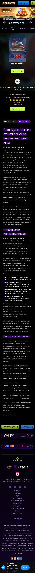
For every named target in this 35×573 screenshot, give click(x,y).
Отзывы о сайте (17, 503)
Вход (22, 3)
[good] (20, 100)
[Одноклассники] (15, 558)
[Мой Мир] (20, 558)
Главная (4, 28)
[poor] (14, 100)
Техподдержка (29, 28)
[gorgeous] (23, 100)
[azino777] (14, 486)
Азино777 (8, 410)
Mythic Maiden (23, 121)
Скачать (17, 516)
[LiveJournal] (23, 558)
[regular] (17, 100)
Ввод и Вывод (17, 498)
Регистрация (8, 16)
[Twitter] (18, 558)
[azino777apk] (25, 486)
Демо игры (12, 28)
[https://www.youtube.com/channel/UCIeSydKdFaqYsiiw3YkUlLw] (9, 486)
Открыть (25, 567)
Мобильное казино (17, 501)
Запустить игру (18, 71)
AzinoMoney (18, 518)
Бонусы (20, 28)
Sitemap (17, 511)
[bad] (11, 100)
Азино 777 (10, 157)
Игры (14, 121)
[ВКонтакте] (12, 558)
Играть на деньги (17, 109)
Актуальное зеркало (17, 508)
